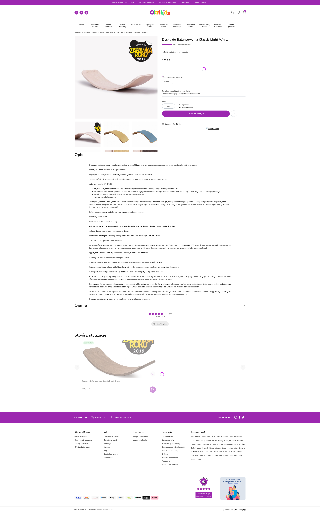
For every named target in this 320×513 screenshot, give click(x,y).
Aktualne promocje (167, 2)
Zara (224, 448)
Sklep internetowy (232, 509)
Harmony (238, 436)
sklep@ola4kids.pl (123, 417)
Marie (197, 436)
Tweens (215, 444)
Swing (220, 440)
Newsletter (108, 457)
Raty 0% (185, 2)
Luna (193, 440)
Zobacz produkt (153, 389)
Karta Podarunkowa (111, 436)
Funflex (242, 444)
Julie (208, 436)
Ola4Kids (77, 32)
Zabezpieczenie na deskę (172, 77)
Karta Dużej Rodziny (170, 464)
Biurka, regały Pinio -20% (123, 2)
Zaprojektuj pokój (146, 2)
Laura (231, 455)
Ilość (164, 102)
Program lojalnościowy (171, 443)
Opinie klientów (110, 454)
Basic (200, 444)
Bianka (193, 444)
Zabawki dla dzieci (90, 32)
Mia (205, 455)
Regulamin (166, 461)
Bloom (240, 440)
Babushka (207, 444)
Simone (242, 448)
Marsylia (227, 440)
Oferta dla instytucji (82, 447)
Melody (205, 448)
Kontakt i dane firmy (170, 450)
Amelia (210, 455)
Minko (203, 436)
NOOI (236, 444)
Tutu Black (204, 451)
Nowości (107, 447)
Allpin (234, 440)
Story (198, 440)
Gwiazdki (199, 455)
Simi (240, 455)
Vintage (218, 448)
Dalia (240, 451)
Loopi (199, 448)
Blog (105, 450)
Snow (231, 436)
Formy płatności (80, 436)
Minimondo (228, 444)
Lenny (199, 459)
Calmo (233, 451)
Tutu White (213, 451)
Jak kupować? (167, 436)
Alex (236, 448)
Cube (218, 436)
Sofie (225, 455)
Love (213, 436)
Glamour (226, 451)
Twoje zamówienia (140, 436)
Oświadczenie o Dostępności (173, 447)
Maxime (230, 448)
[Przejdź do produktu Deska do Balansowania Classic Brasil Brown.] (119, 359)
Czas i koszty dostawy (83, 440)
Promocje (107, 443)
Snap (203, 440)
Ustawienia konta (140, 440)
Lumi (216, 455)
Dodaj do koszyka (196, 113)
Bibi (221, 451)
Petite (208, 440)
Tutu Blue (195, 451)
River (221, 444)
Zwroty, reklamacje (82, 443)
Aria (192, 436)
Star (236, 455)
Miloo (214, 440)
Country (224, 436)
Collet (193, 448)
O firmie (165, 454)
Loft (192, 455)
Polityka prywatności (170, 457)
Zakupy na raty (168, 440)
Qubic (193, 459)
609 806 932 (101, 417)
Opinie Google (200, 2)
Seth (220, 455)
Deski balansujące (106, 32)
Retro (212, 448)
